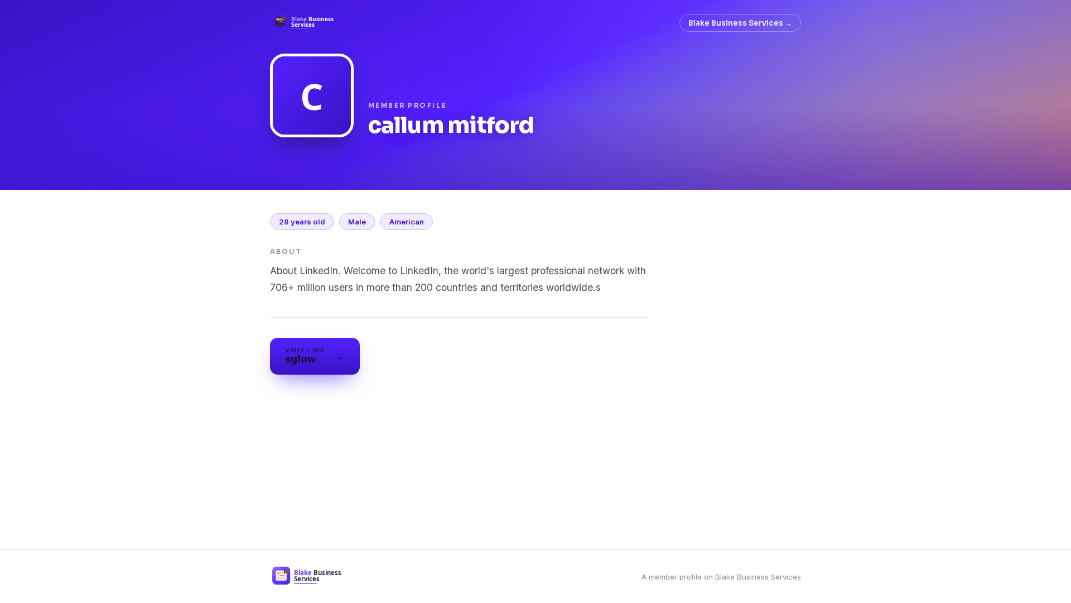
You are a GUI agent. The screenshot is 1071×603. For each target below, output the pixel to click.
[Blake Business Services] (307, 22)
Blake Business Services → (740, 23)
